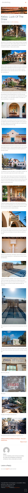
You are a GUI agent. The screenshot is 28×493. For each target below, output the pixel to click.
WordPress (17, 487)
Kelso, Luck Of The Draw (12, 18)
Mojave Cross (23, 441)
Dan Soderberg (15, 21)
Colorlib (7, 487)
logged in (7, 468)
